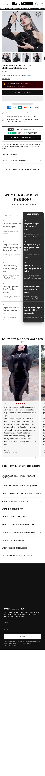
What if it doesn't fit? (12, 509)
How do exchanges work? (14, 517)
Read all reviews (21, 137)
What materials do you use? (15, 501)
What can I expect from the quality (19, 486)
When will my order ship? (14, 548)
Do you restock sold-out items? (17, 556)
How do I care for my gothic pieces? (19, 525)
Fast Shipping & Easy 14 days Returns (16, 160)
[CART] (41, 4)
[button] (22, 98)
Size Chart (7, 78)
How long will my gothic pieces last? (20, 493)
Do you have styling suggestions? (18, 532)
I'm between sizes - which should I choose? (18, 477)
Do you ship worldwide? (13, 540)
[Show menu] (3, 4)
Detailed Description (10, 154)
